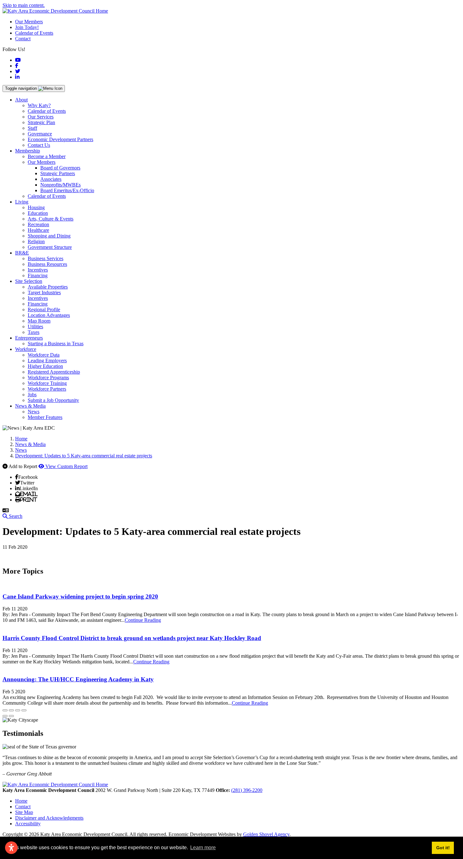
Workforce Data (44, 355)
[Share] (11, 710)
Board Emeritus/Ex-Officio (67, 190)
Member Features (45, 417)
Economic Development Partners (60, 139)
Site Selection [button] (28, 281)
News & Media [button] (30, 406)
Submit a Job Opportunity (53, 400)
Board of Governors (60, 167)
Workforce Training (47, 383)
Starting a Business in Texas (55, 343)
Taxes (33, 332)
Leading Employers (47, 360)
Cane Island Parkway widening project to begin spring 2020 (80, 596)
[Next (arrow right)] (11, 716)
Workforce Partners (47, 389)
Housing (36, 207)
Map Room (39, 321)
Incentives (38, 269)
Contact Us (39, 145)
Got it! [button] (443, 847)
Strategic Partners (57, 173)
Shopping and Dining (49, 235)
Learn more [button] (203, 847)
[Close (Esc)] (5, 710)
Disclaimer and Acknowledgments (49, 818)
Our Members (29, 21)
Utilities (35, 326)
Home (21, 801)
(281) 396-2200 (246, 790)
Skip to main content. (24, 5)
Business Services (45, 258)
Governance (40, 133)
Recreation (38, 224)
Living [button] (21, 201)
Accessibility (28, 823)
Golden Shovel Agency (266, 834)
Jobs (32, 394)
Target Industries (44, 292)
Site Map (24, 812)
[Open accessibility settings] (11, 847)
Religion (36, 241)
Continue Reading (143, 620)
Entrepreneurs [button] (29, 338)
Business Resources (47, 264)
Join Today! (27, 27)
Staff (32, 128)
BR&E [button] (22, 252)
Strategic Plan (41, 122)
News (33, 411)
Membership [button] (27, 150)
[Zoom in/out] (23, 710)
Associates (50, 179)
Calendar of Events (34, 33)
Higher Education (45, 366)
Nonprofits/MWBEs (60, 184)
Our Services (41, 116)
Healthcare (38, 230)
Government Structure (50, 247)
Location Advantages (49, 315)
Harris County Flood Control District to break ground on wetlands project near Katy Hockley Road (132, 638)
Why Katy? (39, 105)
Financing (38, 275)
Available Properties (48, 286)
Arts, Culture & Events (50, 218)
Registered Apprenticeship (54, 372)
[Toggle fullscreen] (17, 710)
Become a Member (47, 156)
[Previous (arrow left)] (5, 716)
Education (38, 213)
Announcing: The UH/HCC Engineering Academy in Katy (78, 679)
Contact (23, 38)
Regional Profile (44, 309)
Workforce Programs (48, 377)
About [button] (21, 99)
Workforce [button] (25, 349)
